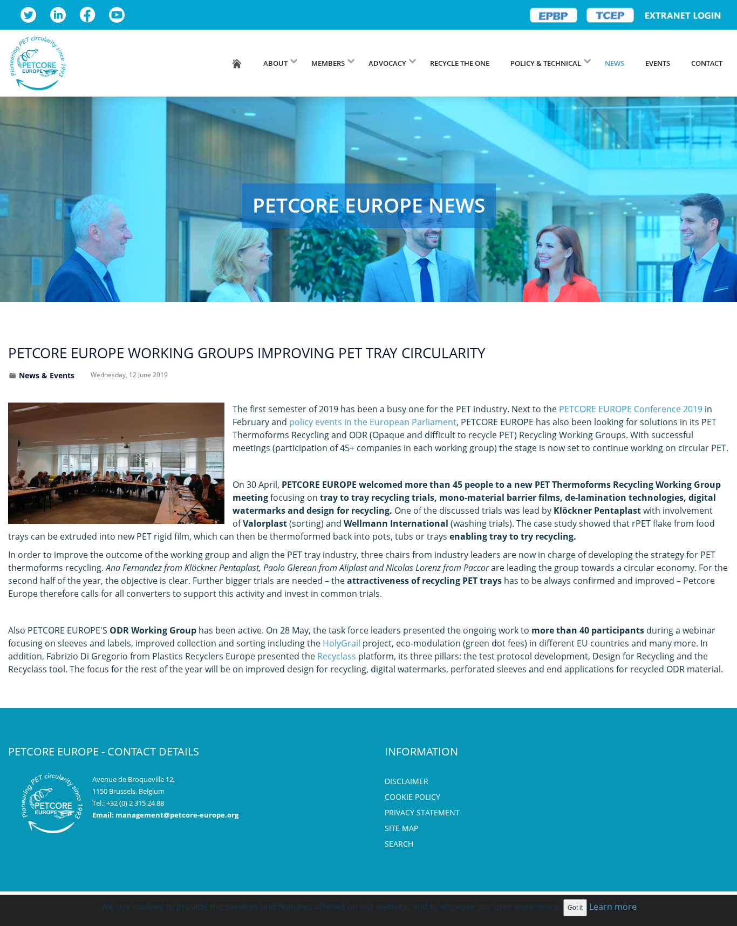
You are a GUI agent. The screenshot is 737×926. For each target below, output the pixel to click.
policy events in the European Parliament (372, 422)
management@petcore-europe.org (176, 815)
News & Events (46, 375)
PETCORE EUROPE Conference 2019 (630, 409)
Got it (575, 907)
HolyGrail (341, 643)
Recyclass (336, 656)
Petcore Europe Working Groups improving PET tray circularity (247, 353)
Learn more (613, 907)
